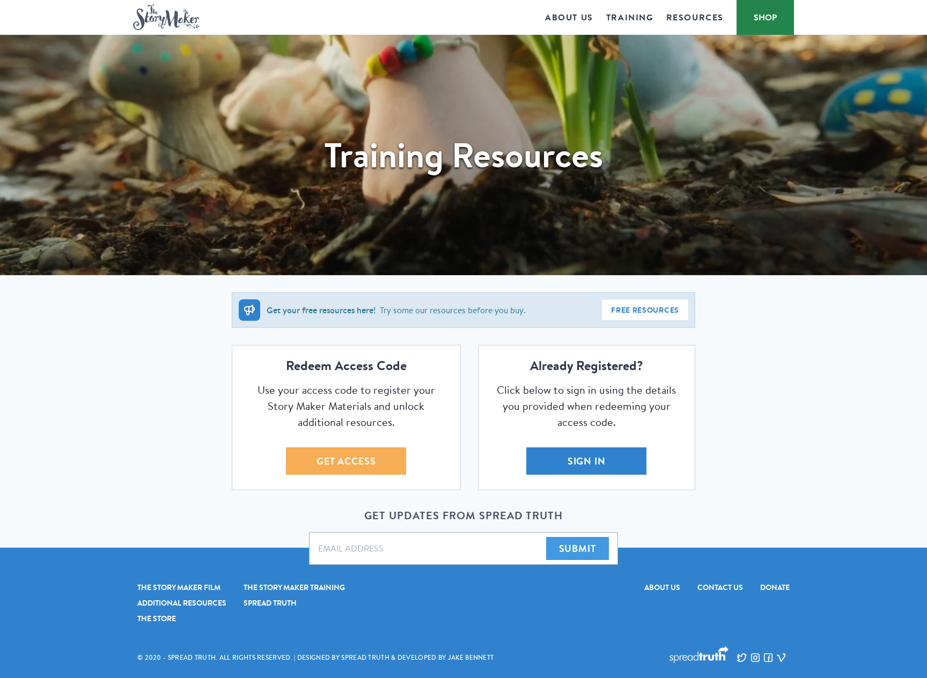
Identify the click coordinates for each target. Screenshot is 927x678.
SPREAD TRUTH (270, 603)
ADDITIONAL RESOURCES (181, 603)
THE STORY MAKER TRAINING (294, 587)
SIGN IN (587, 461)
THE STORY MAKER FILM (178, 587)
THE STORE (156, 618)
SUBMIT (577, 548)
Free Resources (645, 310)
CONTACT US (720, 587)
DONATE (775, 587)
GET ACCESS (346, 461)
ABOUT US (662, 587)
